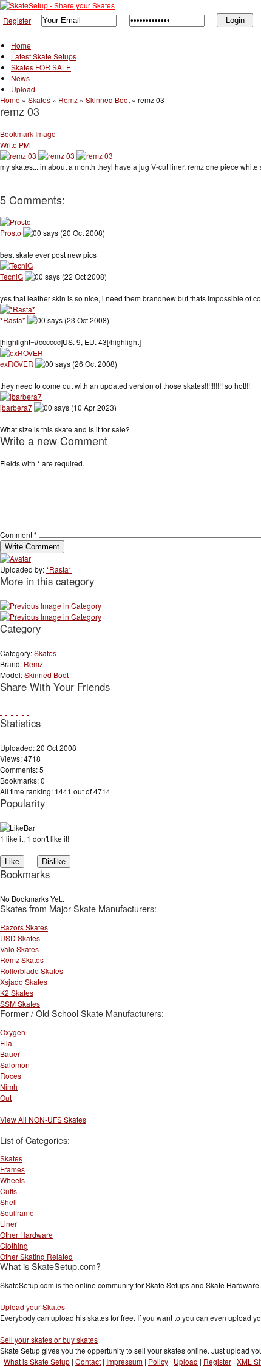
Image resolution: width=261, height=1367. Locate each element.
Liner (8, 1223)
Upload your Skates (32, 1307)
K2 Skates (16, 992)
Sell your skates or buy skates (49, 1339)
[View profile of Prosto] (15, 222)
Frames (12, 1169)
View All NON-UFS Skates (43, 1119)
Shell (8, 1202)
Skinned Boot (108, 100)
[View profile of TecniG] (16, 265)
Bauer (10, 1054)
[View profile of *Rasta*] (17, 309)
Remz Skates (22, 960)
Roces (10, 1075)
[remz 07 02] (50, 616)
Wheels (12, 1180)
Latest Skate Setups (43, 56)
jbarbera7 (16, 407)
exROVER (16, 363)
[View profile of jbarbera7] (21, 396)
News (20, 78)
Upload (23, 89)
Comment (18, 534)
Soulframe (17, 1212)
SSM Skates (20, 1003)
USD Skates (20, 938)
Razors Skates (24, 927)
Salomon (15, 1065)
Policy (158, 1361)
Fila (6, 1043)
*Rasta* (12, 320)
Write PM (15, 144)
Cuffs (8, 1191)
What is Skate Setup (37, 1361)
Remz (68, 100)
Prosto (10, 232)
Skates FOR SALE (41, 67)
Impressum (124, 1361)
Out (6, 1097)
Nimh (9, 1086)
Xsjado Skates (23, 981)
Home (21, 45)
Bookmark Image (28, 134)
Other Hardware (26, 1234)
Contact (88, 1361)
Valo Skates (19, 949)
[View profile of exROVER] (21, 353)
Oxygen (12, 1032)
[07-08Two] (50, 605)
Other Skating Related (36, 1256)
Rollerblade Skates (31, 971)
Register (17, 20)
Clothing (14, 1245)
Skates (39, 100)
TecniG (11, 276)
